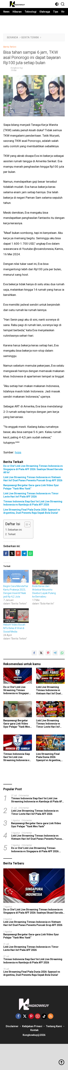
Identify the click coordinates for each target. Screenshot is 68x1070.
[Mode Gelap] (57, 4)
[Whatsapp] (30, 553)
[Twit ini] (12, 553)
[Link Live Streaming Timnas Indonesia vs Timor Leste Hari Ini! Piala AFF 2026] (50, 709)
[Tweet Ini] (41, 652)
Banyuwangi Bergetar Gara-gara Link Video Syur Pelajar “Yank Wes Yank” (31, 487)
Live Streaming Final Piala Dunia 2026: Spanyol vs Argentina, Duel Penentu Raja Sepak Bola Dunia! (31, 511)
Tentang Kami (54, 1026)
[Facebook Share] (34, 652)
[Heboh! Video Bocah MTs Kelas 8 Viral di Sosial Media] (16, 615)
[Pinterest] (31, 1016)
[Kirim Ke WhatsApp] (62, 652)
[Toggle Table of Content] (26, 524)
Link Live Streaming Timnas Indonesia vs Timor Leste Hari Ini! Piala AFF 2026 (31, 495)
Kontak (34, 1030)
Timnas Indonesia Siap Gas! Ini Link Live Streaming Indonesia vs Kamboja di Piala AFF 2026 (32, 503)
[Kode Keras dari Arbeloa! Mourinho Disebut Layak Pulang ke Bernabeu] (45, 577)
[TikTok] (44, 1016)
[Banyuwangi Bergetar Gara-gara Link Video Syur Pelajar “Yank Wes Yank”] (17, 709)
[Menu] (5, 4)
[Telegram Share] (24, 553)
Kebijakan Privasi (32, 1026)
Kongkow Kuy (17, 68)
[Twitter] (25, 1016)
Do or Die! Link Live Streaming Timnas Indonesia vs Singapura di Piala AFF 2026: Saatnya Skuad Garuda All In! (33, 469)
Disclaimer (12, 1026)
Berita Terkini (9, 46)
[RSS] (50, 1016)
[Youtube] (37, 1016)
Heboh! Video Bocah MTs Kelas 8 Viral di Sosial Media (14, 628)
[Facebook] (18, 1016)
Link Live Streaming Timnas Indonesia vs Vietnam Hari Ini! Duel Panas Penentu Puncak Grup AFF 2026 (32, 479)
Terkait (12, 534)
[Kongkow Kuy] (17, 4)
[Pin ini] (18, 553)
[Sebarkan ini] (6, 553)
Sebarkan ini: (15, 529)
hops (18, 452)
